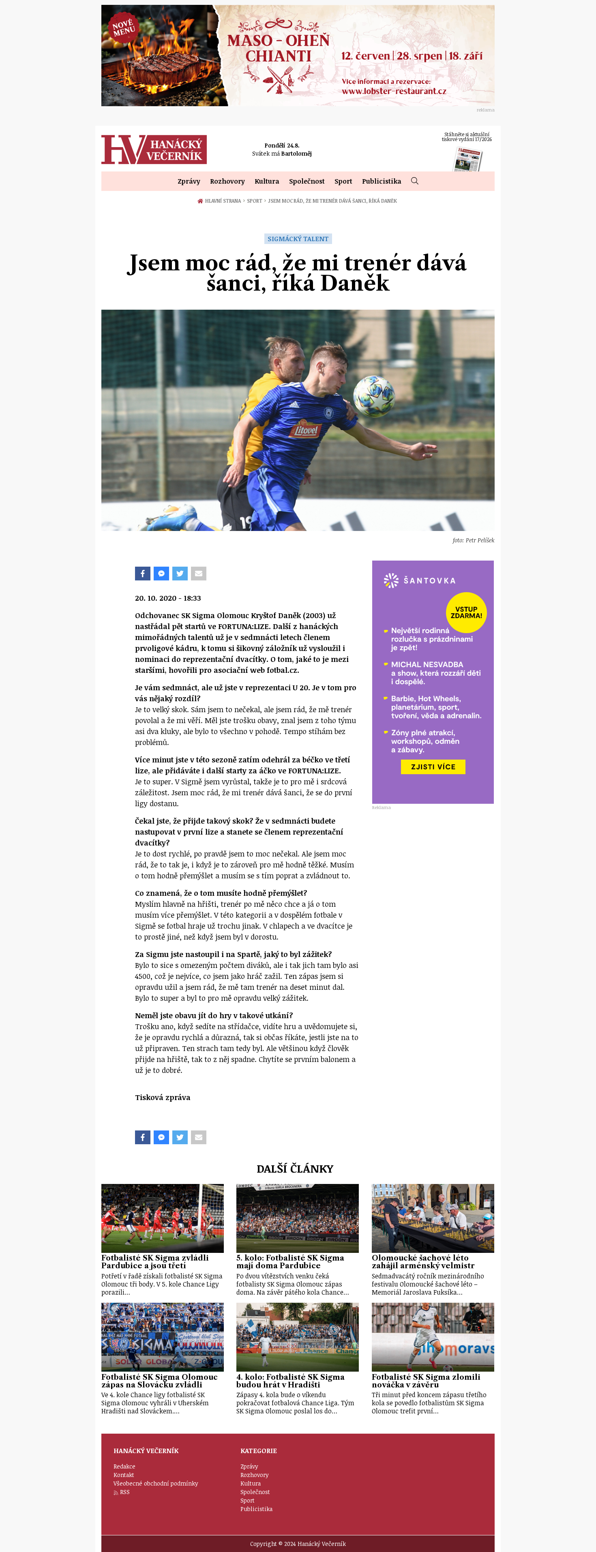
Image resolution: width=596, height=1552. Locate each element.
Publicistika (381, 181)
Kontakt (124, 1475)
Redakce (124, 1466)
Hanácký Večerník (154, 149)
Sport (343, 181)
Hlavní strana (224, 200)
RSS (125, 1492)
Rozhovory (227, 181)
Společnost (307, 181)
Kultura (267, 181)
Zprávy (189, 181)
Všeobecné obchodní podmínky (156, 1483)
